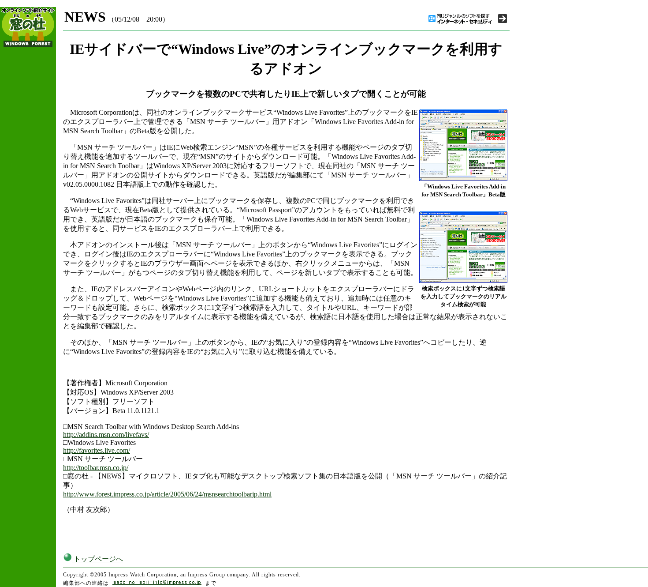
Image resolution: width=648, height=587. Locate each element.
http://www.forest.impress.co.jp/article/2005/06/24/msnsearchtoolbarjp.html (167, 494)
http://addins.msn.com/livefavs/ (106, 434)
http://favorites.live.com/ (96, 450)
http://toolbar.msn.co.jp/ (95, 467)
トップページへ (97, 559)
